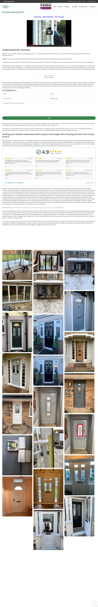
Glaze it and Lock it (49, 75)
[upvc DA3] (49, 33)
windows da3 (20, 207)
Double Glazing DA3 (13, 12)
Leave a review (90, 182)
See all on (13, 182)
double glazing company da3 (30, 207)
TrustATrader (58, 153)
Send (49, 118)
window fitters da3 (13, 207)
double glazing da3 (40, 207)
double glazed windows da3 (51, 207)
